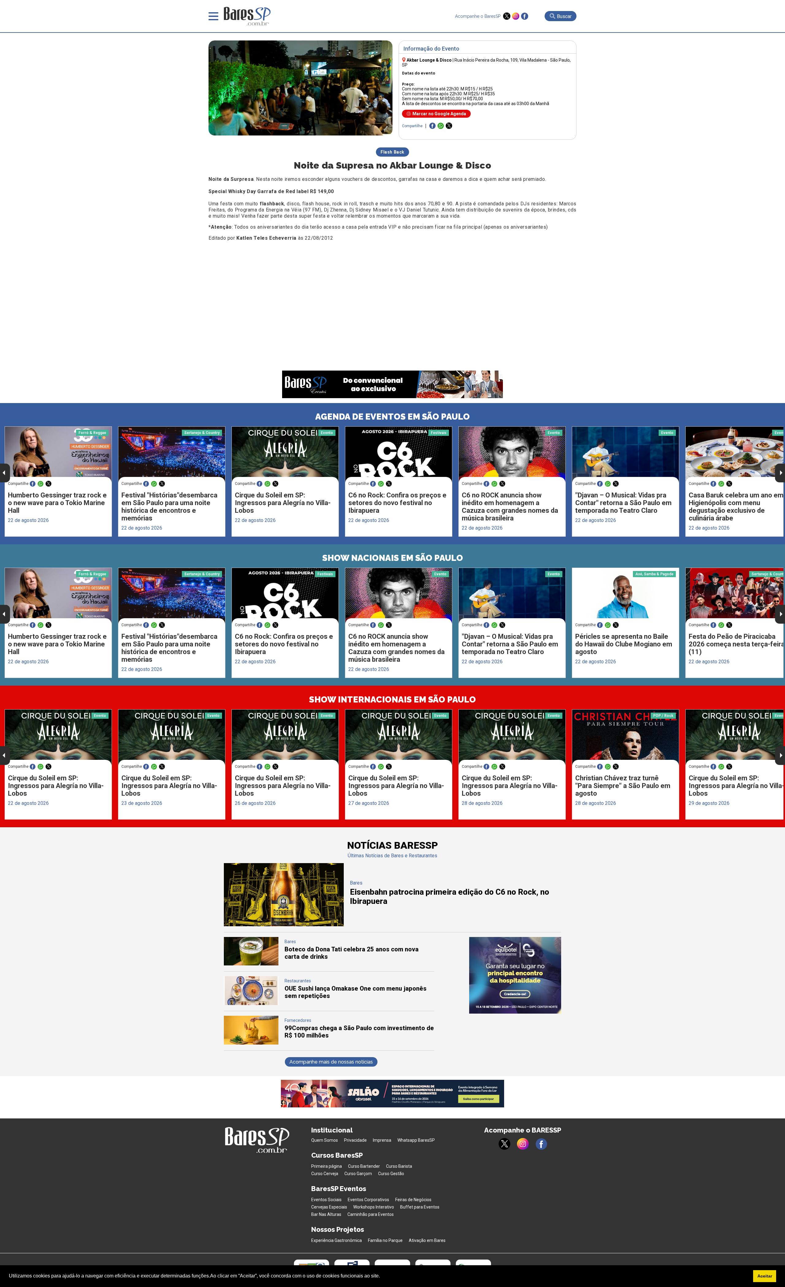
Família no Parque (385, 1240)
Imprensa (382, 1140)
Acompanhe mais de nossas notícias (331, 1062)
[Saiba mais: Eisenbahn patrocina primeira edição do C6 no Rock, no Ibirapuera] (284, 924)
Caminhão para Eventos (370, 1214)
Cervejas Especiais (329, 1207)
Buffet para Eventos (419, 1207)
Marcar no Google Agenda (439, 113)
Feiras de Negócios (413, 1199)
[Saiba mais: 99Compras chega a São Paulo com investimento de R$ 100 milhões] (251, 1043)
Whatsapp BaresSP (416, 1140)
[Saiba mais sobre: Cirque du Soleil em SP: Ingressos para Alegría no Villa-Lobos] (285, 455)
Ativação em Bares (427, 1240)
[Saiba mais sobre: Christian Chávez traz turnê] (625, 738)
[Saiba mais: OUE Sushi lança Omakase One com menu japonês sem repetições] (251, 1003)
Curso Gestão (391, 1173)
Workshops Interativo (373, 1207)
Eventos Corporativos (368, 1199)
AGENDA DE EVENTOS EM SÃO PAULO (392, 417)
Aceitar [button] (764, 1276)
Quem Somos (324, 1140)
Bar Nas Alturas (326, 1214)
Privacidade (355, 1140)
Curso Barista (399, 1166)
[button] (382, 1276)
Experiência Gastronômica (336, 1240)
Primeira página (326, 1166)
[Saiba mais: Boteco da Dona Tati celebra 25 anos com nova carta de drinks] (251, 964)
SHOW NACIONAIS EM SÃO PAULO (392, 558)
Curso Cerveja (324, 1173)
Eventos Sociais (326, 1199)
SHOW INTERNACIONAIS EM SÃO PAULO (392, 700)
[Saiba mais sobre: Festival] (171, 455)
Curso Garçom (358, 1173)
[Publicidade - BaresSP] (515, 975)
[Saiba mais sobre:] (625, 455)
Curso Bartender (364, 1166)
